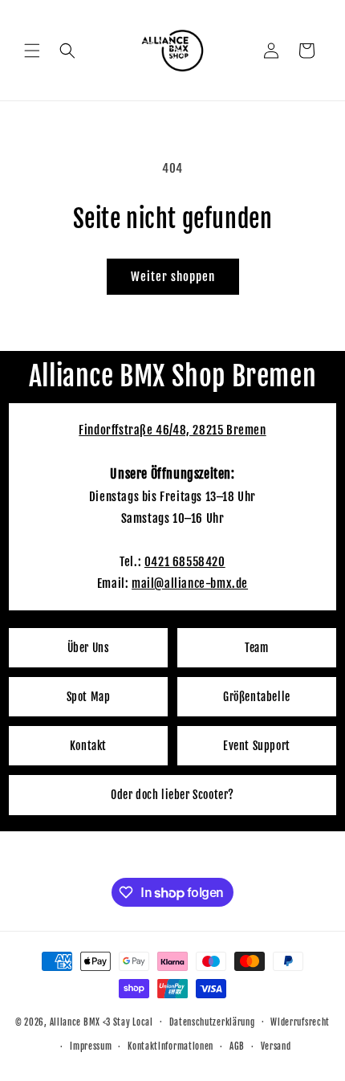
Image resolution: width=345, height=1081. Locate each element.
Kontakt (88, 746)
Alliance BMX (75, 1021)
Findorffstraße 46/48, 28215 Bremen (172, 430)
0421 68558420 (184, 561)
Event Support (256, 746)
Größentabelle (256, 697)
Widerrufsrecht (300, 1022)
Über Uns (88, 648)
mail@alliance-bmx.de (190, 583)
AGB (237, 1046)
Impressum (91, 1046)
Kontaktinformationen (170, 1046)
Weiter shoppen (173, 276)
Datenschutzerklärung (212, 1022)
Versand (276, 1046)
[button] (32, 50)
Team (256, 648)
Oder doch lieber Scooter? (172, 795)
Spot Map (89, 697)
